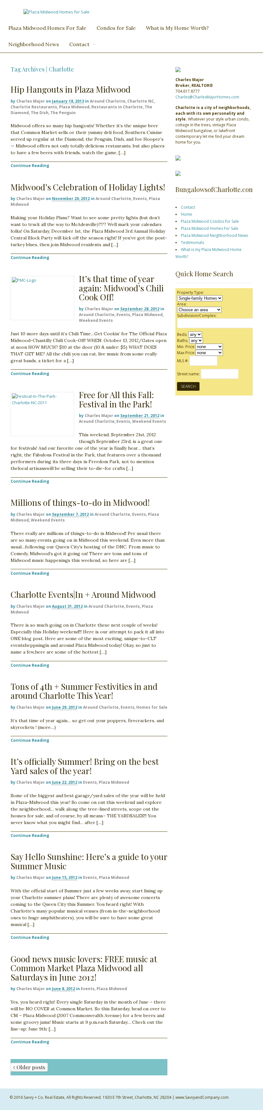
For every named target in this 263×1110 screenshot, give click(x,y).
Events (140, 198)
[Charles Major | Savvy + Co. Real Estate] (56, 12)
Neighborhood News (33, 44)
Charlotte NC (140, 101)
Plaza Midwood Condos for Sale (210, 221)
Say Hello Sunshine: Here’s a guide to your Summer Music (89, 861)
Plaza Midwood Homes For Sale (47, 28)
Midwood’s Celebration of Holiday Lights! (88, 187)
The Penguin (63, 112)
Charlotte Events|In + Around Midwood (83, 594)
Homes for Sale (151, 707)
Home (186, 214)
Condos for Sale (116, 28)
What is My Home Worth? (177, 28)
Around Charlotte (107, 101)
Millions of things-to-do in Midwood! (80, 502)
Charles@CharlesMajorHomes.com (207, 97)
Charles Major (30, 101)
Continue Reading (30, 165)
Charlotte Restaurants (34, 107)
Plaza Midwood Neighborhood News (214, 235)
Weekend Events (96, 320)
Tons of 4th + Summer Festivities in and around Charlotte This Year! (84, 691)
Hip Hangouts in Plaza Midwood (71, 89)
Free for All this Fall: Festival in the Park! (116, 399)
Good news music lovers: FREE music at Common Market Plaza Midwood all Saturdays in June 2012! (84, 968)
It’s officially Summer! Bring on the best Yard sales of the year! (85, 766)
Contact (79, 44)
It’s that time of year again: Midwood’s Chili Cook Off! (121, 288)
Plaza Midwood (74, 107)
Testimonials (192, 242)
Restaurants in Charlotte (117, 107)
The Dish (39, 112)
